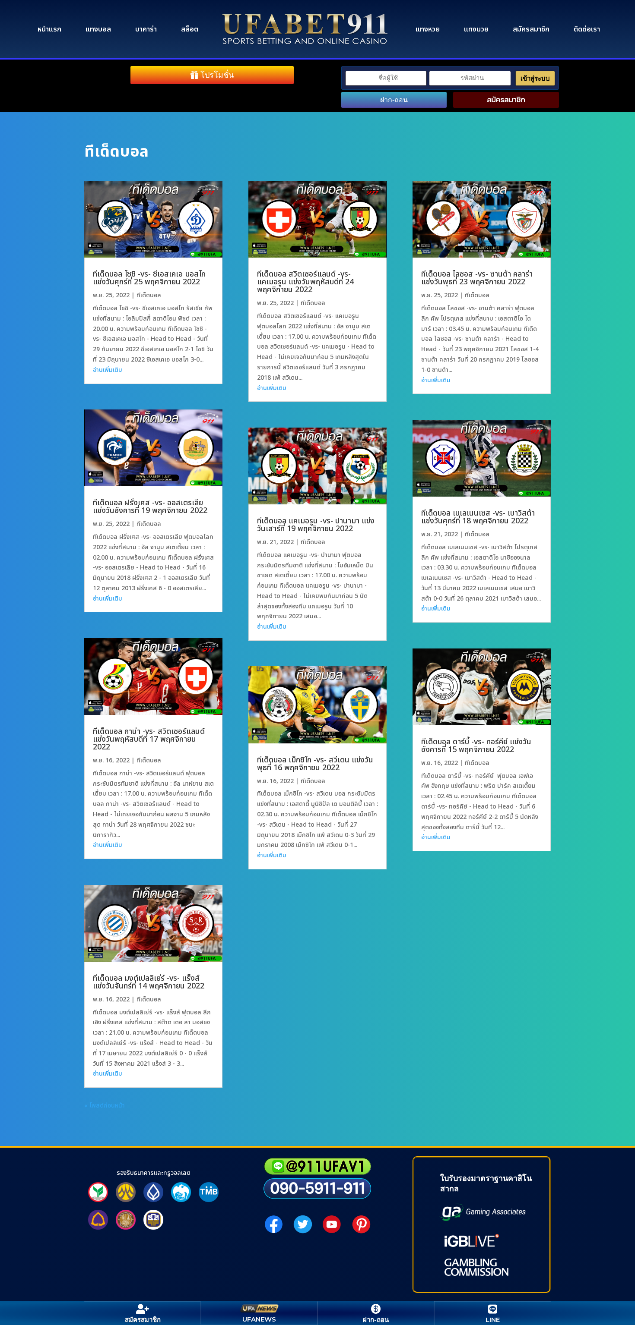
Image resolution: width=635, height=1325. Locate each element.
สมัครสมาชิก (531, 29)
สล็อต (189, 29)
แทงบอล (98, 29)
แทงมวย (476, 29)
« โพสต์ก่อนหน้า (104, 1105)
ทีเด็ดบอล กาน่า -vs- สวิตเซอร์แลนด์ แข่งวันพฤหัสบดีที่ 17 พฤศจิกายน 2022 (149, 739)
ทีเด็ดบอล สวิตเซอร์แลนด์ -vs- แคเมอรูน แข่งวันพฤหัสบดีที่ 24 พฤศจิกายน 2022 (305, 282)
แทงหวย (428, 29)
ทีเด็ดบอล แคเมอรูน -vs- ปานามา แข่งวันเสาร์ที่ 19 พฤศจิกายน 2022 (316, 525)
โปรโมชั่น (217, 75)
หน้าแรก (49, 29)
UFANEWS (259, 1319)
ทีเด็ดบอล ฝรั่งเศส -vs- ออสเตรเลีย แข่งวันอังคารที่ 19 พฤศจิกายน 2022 (150, 506)
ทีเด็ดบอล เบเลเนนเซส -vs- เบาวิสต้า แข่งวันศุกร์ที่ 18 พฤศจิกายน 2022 (478, 517)
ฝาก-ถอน (394, 100)
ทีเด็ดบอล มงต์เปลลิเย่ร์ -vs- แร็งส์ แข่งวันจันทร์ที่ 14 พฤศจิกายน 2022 (148, 982)
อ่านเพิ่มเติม (107, 370)
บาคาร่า (146, 29)
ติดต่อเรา (587, 29)
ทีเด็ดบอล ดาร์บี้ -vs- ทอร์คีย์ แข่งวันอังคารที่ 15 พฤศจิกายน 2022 (476, 745)
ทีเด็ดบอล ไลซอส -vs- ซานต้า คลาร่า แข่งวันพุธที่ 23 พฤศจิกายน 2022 (477, 278)
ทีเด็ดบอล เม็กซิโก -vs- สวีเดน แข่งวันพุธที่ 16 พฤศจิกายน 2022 (315, 764)
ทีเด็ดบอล (149, 295)
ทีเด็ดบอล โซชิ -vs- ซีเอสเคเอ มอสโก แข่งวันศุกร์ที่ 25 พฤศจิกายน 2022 (149, 278)
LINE (493, 1320)
